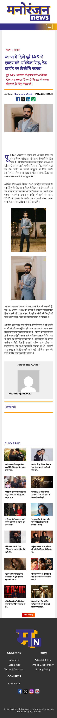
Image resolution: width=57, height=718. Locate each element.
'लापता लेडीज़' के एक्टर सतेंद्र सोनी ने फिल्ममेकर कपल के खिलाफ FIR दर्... (40, 522)
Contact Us (14, 683)
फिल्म (8, 49)
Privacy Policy (42, 669)
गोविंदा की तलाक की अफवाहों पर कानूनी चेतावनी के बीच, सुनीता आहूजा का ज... (15, 495)
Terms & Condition (14, 669)
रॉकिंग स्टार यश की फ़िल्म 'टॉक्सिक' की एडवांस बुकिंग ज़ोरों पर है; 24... (15, 549)
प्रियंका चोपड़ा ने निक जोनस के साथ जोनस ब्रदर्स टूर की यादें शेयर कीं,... (41, 467)
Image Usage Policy (43, 664)
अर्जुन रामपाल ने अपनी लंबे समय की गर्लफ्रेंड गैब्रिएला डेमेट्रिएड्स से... (41, 549)
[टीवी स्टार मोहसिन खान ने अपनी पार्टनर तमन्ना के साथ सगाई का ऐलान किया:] (15, 509)
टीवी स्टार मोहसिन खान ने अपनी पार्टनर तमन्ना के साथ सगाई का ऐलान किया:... (15, 522)
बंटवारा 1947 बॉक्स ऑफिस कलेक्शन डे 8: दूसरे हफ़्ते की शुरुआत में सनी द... (14, 577)
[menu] (49, 26)
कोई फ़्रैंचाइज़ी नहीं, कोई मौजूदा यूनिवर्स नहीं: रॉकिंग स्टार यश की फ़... (15, 604)
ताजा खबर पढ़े (28, 615)
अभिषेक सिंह (10, 407)
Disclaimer (14, 664)
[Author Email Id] (33, 393)
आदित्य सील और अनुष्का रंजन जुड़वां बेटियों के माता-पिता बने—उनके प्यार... (15, 467)
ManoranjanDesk (23, 94)
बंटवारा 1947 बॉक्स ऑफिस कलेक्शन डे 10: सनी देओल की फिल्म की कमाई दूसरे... (41, 495)
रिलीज (16, 49)
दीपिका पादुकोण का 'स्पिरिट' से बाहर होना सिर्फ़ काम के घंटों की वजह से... (41, 577)
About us (14, 660)
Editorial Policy (43, 660)
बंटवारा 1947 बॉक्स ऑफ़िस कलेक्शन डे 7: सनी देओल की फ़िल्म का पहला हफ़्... (40, 604)
